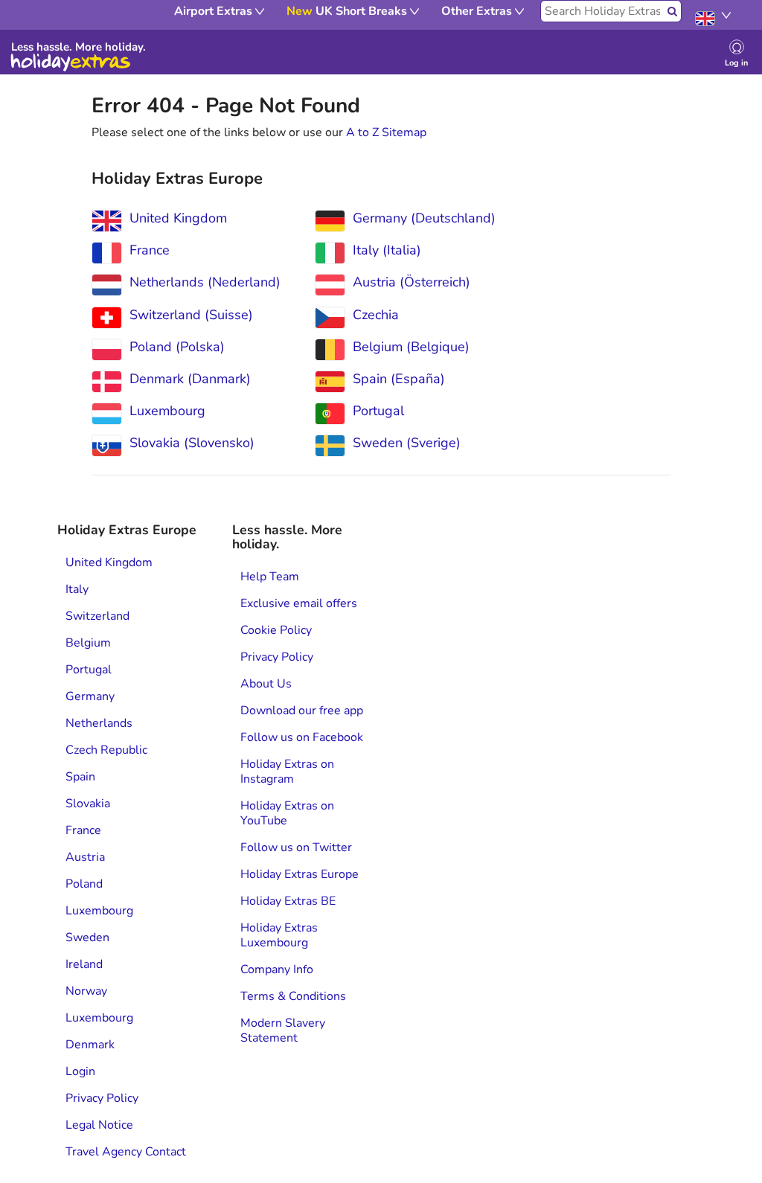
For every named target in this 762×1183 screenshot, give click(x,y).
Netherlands (98, 723)
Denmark (90, 1044)
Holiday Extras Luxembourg (279, 935)
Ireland (84, 964)
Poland (84, 883)
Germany (90, 696)
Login (80, 1071)
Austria (85, 857)
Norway (86, 991)
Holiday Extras (70, 62)
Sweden (87, 937)
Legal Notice (99, 1125)
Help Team (269, 576)
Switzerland (97, 616)
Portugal (88, 669)
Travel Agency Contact (125, 1151)
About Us (266, 683)
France (83, 830)
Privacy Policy (101, 1098)
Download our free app (301, 710)
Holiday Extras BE (288, 901)
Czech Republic (106, 750)
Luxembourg (99, 910)
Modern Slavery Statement (282, 1030)
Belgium (88, 642)
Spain (80, 776)
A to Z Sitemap (386, 132)
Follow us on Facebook (301, 737)
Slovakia (87, 803)
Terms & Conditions (293, 996)
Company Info (276, 969)
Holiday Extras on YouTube (287, 813)
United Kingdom (109, 562)
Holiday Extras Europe (299, 874)
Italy (77, 589)
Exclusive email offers (298, 603)
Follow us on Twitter (296, 847)
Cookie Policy (276, 630)
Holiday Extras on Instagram (287, 771)
